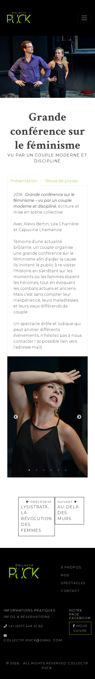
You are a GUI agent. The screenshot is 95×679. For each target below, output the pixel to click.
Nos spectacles (73, 579)
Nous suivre (80, 628)
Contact (70, 591)
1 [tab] (29, 470)
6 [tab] (65, 470)
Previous (15, 417)
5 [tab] (58, 470)
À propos (71, 567)
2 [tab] (36, 470)
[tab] (24, 181)
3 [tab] (43, 470)
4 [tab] (51, 470)
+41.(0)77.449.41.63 (25, 626)
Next (79, 417)
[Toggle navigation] (84, 18)
